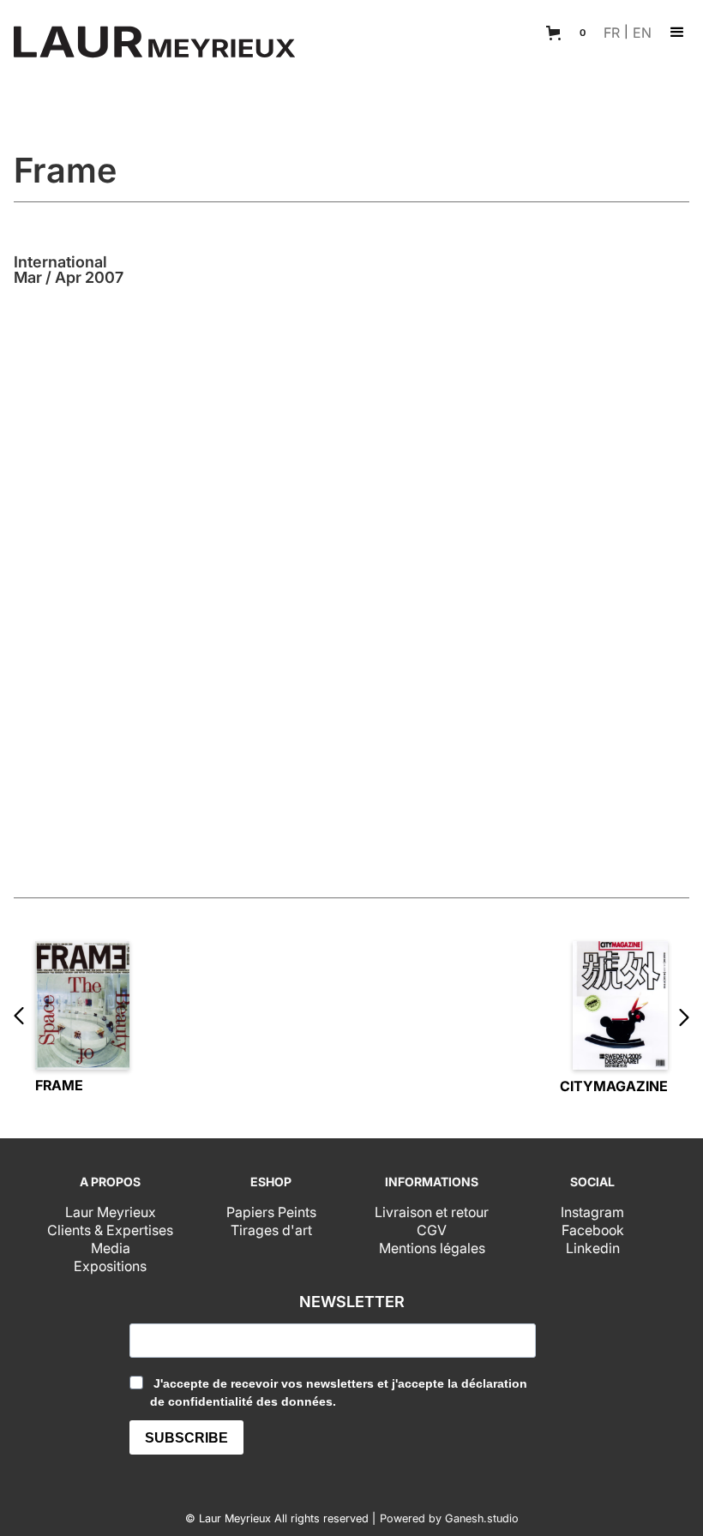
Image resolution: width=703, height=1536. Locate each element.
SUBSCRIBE (186, 1438)
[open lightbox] (351, 571)
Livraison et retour (432, 1212)
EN (642, 32)
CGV (432, 1230)
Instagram (592, 1212)
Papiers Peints (271, 1212)
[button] (568, 32)
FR (612, 32)
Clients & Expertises (110, 1230)
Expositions (110, 1266)
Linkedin (593, 1248)
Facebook (593, 1230)
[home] (154, 44)
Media (110, 1248)
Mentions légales (432, 1248)
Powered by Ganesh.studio (449, 1519)
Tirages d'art (271, 1230)
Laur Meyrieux (110, 1212)
